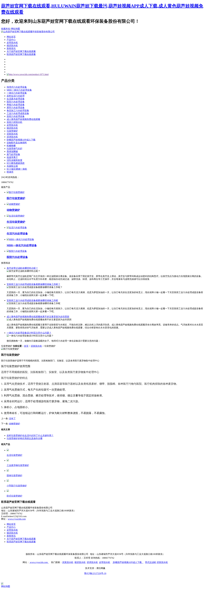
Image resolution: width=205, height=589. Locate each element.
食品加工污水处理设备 (18, 110)
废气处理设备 (13, 154)
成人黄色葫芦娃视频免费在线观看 (23, 119)
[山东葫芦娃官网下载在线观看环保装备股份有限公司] (28, 31)
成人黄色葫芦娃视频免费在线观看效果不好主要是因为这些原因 (38, 316)
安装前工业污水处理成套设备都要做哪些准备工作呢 (32, 300)
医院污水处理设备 (16, 101)
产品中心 (11, 39)
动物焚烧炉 (14, 423)
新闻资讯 (11, 48)
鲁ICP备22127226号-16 (95, 573)
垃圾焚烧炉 (12, 131)
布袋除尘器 (12, 166)
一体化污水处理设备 (17, 93)
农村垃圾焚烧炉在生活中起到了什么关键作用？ (30, 435)
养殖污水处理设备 (16, 104)
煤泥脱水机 (12, 45)
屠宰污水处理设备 (16, 107)
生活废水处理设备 (16, 99)
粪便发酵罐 (12, 151)
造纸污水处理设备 (16, 116)
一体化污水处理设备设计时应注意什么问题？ (29, 333)
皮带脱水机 (12, 42)
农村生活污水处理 (16, 96)
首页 (26, 346)
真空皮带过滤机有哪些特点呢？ (22, 268)
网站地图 (15, 28)
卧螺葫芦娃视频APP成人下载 (21, 140)
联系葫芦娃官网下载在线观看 (21, 54)
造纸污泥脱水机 (14, 122)
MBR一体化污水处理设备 (19, 90)
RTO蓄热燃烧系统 (16, 163)
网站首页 (11, 37)
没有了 (12, 418)
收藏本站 (5, 28)
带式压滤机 (150, 562)
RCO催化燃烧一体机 (17, 169)
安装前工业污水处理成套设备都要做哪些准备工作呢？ (33, 284)
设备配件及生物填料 (17, 142)
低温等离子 (12, 157)
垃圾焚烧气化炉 (14, 148)
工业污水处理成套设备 (18, 113)
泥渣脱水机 (12, 137)
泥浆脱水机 (12, 134)
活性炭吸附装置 (14, 160)
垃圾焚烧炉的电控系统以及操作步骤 (24, 438)
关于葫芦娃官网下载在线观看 (21, 51)
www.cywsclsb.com (17, 519)
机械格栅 (11, 145)
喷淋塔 (10, 172)
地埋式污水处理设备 (17, 87)
